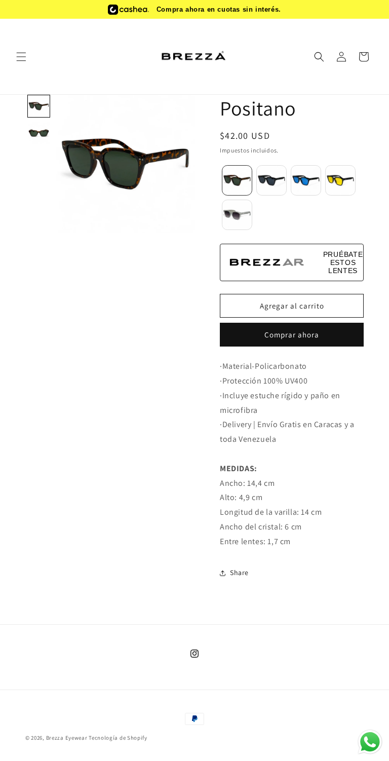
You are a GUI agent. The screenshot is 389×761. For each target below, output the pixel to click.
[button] (21, 57)
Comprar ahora (291, 334)
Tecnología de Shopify (118, 737)
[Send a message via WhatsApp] (370, 742)
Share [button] (239, 572)
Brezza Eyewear (67, 737)
